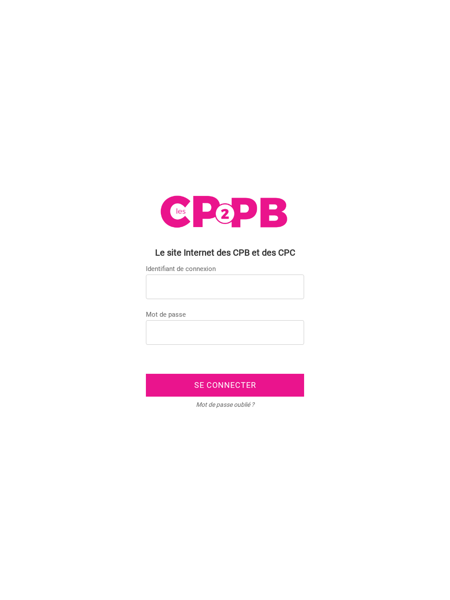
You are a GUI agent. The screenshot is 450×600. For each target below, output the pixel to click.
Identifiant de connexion (181, 269)
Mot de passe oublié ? (225, 404)
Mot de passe (166, 314)
